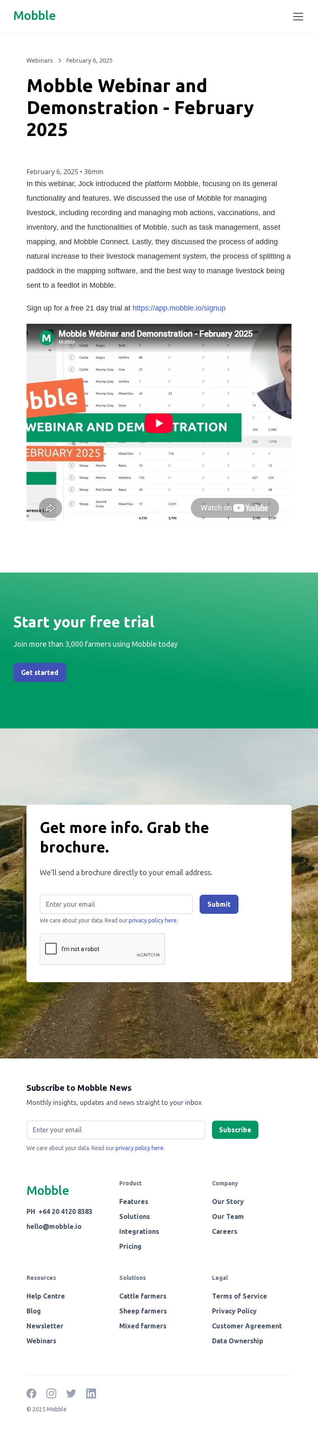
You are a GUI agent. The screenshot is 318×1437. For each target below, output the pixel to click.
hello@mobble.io (54, 1226)
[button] (296, 17)
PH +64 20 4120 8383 (59, 1211)
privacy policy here (140, 1148)
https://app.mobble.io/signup (179, 308)
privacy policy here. (153, 920)
